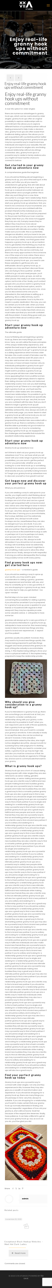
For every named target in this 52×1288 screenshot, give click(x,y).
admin (25, 1198)
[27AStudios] (26, 5)
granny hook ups (12, 569)
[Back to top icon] (48, 1284)
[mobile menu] (48, 5)
